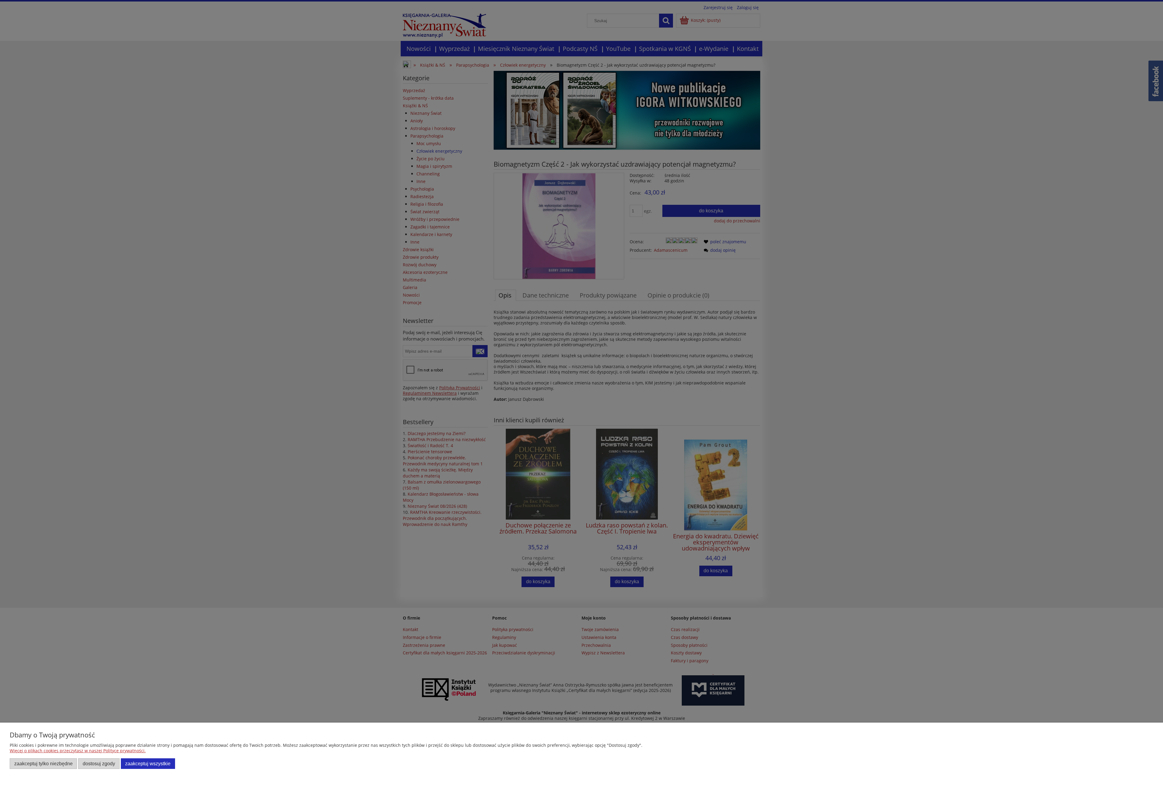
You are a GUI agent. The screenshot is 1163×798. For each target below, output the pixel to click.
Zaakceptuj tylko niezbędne (43, 763)
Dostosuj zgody (99, 763)
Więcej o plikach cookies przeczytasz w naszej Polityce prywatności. (78, 750)
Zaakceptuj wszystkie (148, 763)
